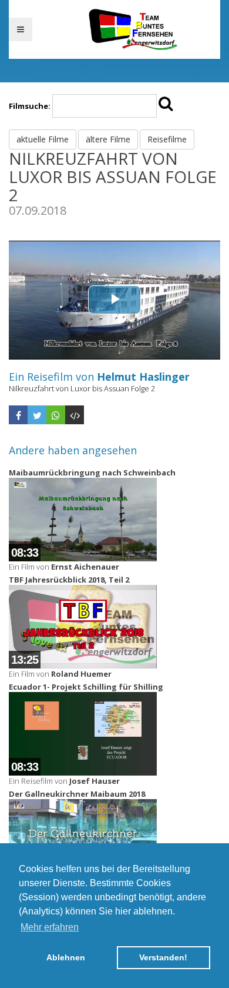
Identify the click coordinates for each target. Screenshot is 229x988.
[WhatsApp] (55, 414)
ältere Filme (108, 139)
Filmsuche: (29, 106)
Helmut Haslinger (143, 377)
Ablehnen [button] (65, 957)
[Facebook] (18, 414)
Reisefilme (167, 139)
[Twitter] (37, 414)
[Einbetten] (74, 414)
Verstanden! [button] (163, 957)
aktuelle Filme (42, 139)
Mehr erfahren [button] (50, 927)
